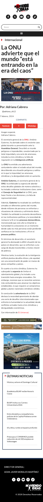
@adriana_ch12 (9, 111)
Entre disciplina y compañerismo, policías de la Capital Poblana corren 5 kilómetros (22, 416)
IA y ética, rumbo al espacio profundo (22, 427)
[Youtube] (21, 17)
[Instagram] (28, 17)
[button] (22, 33)
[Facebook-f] (8, 17)
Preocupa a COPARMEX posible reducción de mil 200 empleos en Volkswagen (20, 439)
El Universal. (23, 312)
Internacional (13, 40)
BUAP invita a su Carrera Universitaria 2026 (17, 403)
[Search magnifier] (39, 27)
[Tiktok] (35, 17)
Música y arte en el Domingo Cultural (22, 382)
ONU (26, 139)
